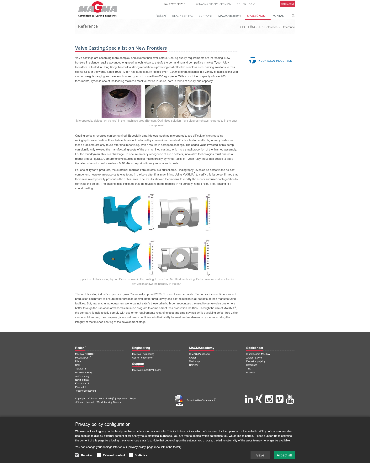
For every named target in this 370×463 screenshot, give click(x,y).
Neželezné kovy (83, 372)
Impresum (122, 398)
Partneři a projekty (255, 361)
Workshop (194, 361)
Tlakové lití (80, 368)
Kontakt (90, 402)
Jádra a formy (82, 376)
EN (244, 4)
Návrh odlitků (82, 379)
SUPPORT (205, 15)
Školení (193, 357)
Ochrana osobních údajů (101, 398)
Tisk (248, 368)
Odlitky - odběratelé (142, 357)
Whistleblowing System (109, 402)
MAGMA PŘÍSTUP (84, 353)
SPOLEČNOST (257, 15)
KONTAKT (279, 15)
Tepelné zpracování (85, 390)
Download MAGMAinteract (201, 400)
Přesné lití (80, 387)
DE (238, 4)
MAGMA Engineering (143, 353)
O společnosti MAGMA (258, 353)
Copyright (80, 398)
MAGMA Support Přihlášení (146, 369)
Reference (271, 27)
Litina (78, 361)
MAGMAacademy (229, 15)
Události (250, 372)
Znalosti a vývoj (254, 357)
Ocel (77, 364)
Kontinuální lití (82, 383)
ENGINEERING (182, 15)
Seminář (193, 364)
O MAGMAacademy (199, 353)
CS (251, 4)
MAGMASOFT (83, 357)
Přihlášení (287, 4)
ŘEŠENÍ (161, 15)
